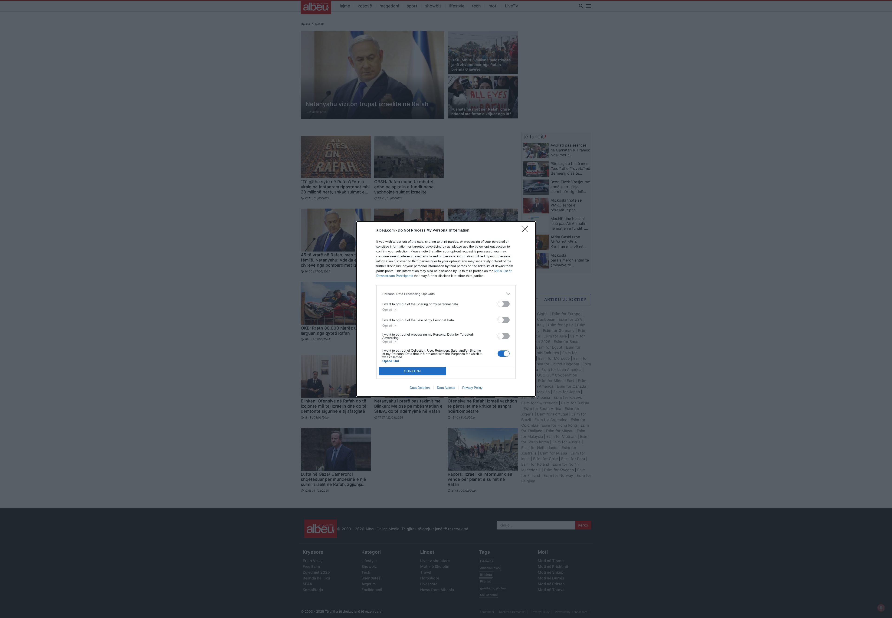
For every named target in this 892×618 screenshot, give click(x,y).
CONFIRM (412, 371)
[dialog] (446, 309)
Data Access (446, 387)
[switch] (504, 304)
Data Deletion (420, 387)
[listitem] (446, 293)
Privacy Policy (472, 387)
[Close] (526, 230)
